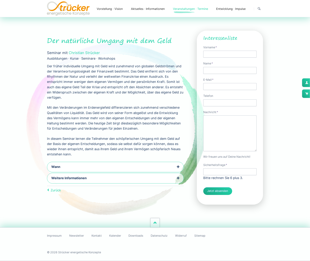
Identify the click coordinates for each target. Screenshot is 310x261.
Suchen (259, 9)
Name (210, 63)
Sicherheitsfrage (215, 165)
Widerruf (181, 235)
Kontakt (96, 235)
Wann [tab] (55, 167)
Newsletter (76, 235)
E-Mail (210, 79)
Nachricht (210, 112)
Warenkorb (309, 94)
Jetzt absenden (217, 191)
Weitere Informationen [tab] (69, 178)
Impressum (54, 235)
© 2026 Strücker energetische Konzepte (74, 252)
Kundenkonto (309, 82)
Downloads (135, 235)
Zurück (56, 190)
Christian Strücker (84, 52)
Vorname (210, 47)
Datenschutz (159, 235)
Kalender (115, 235)
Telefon (208, 96)
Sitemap (199, 235)
